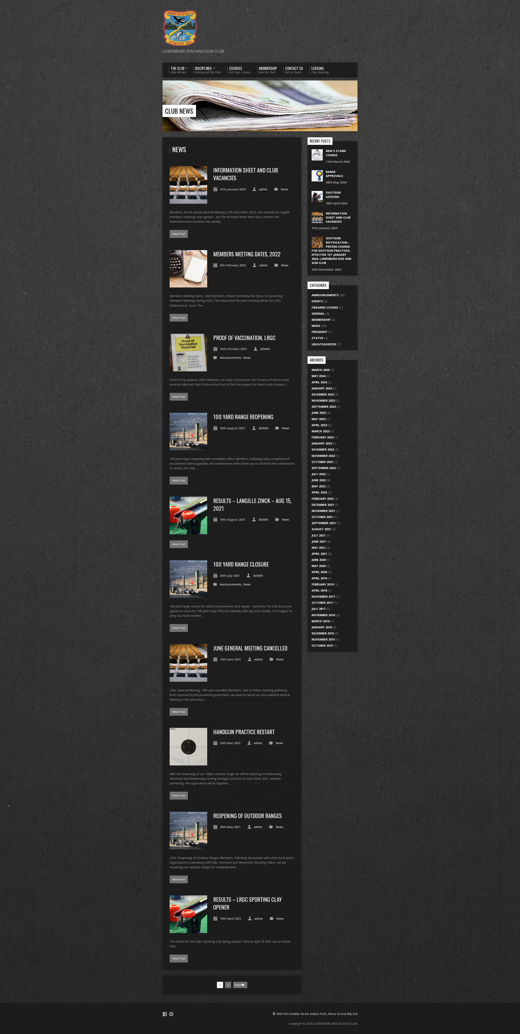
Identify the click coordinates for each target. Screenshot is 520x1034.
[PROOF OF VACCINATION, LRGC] (188, 369)
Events (317, 301)
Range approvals (334, 174)
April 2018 (319, 590)
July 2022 (318, 474)
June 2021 (319, 541)
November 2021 (323, 511)
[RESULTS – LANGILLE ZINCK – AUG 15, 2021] (188, 532)
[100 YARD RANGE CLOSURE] (188, 595)
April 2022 (319, 492)
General (318, 313)
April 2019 (319, 578)
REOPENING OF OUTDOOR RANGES (247, 815)
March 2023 (320, 431)
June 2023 (319, 413)
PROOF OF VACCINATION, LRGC (244, 337)
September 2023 (324, 407)
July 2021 (318, 535)
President (319, 332)
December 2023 (323, 394)
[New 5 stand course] (317, 158)
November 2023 (323, 400)
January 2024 (322, 388)
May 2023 (318, 419)
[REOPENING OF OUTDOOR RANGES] (188, 847)
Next (238, 985)
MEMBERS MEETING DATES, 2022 (247, 254)
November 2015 (323, 639)
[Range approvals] (317, 179)
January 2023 (322, 443)
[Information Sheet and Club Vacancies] (188, 201)
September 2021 (324, 523)
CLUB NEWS (179, 111)
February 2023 (323, 437)
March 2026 (320, 370)
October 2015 (322, 645)
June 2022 (319, 480)
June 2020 (319, 560)
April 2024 (319, 382)
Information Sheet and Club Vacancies (245, 174)
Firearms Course (325, 307)
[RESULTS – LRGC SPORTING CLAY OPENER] (188, 931)
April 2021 (319, 554)
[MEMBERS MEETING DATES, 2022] (188, 285)
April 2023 (319, 425)
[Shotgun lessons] (317, 200)
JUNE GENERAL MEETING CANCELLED (250, 648)
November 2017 (323, 596)
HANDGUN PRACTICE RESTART (244, 731)
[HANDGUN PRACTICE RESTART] (188, 763)
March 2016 (320, 621)
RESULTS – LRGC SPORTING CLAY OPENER (247, 903)
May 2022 (318, 486)
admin (263, 189)
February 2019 (323, 584)
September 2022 (324, 468)
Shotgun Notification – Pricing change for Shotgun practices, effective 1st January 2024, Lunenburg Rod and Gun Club (331, 250)
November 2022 (323, 456)
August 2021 (321, 529)
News (284, 189)
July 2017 (318, 609)
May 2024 (318, 376)
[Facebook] (165, 1014)
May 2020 (318, 566)
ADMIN (265, 349)
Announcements (231, 358)
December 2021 (323, 505)
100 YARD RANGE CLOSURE (241, 564)
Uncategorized (324, 344)
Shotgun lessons (333, 194)
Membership (321, 320)
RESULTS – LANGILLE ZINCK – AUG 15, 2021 (252, 504)
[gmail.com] (171, 1014)
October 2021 (322, 517)
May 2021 (318, 548)
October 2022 (322, 462)
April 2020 (319, 572)
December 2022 (323, 449)
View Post (178, 234)
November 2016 (323, 615)
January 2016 (322, 627)
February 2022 (323, 499)
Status (317, 338)
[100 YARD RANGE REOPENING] (188, 448)
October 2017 (322, 603)
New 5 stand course (336, 153)
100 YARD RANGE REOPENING (243, 416)
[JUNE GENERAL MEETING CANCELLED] (188, 679)
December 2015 (323, 633)
